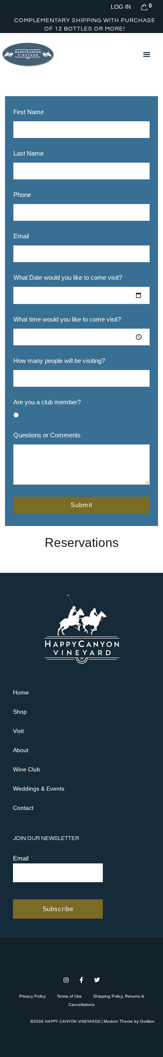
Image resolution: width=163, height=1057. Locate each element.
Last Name (28, 153)
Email (21, 236)
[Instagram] (66, 980)
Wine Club (26, 769)
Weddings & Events (38, 788)
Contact (23, 807)
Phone (22, 194)
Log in (121, 6)
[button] (146, 54)
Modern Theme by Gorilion (129, 1021)
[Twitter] (96, 980)
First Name (28, 112)
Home (21, 692)
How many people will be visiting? (59, 360)
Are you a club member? (47, 402)
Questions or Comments (47, 435)
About (20, 750)
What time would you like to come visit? (67, 319)
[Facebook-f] (81, 980)
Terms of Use (69, 996)
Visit (18, 731)
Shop (20, 711)
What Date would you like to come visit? (67, 277)
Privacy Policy (32, 996)
